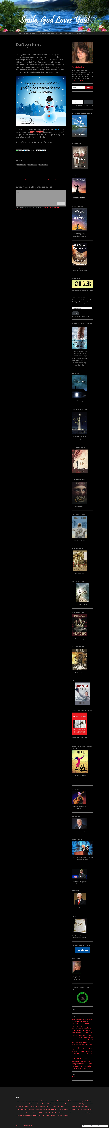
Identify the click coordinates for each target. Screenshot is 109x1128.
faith (74, 1024)
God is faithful (77, 1030)
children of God (88, 1019)
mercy (73, 1044)
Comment (61, 203)
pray (73, 1049)
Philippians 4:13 (79, 1047)
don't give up (21, 164)
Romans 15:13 (87, 1055)
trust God (86, 1066)
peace (86, 1045)
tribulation (77, 1066)
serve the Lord (87, 1061)
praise (84, 1047)
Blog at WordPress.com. (24, 1125)
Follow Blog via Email (78, 297)
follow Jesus (82, 1023)
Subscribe (88, 102)
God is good (86, 1030)
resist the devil (88, 1053)
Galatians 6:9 (32, 164)
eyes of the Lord (86, 1021)
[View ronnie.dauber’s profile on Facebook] (72, 1077)
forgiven (73, 1026)
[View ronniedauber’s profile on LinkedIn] (74, 1077)
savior (84, 1059)
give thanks (84, 1026)
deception (80, 1021)
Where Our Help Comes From (56, 180)
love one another (78, 1042)
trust (81, 1066)
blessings (77, 1019)
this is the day (28, 1115)
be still (73, 1019)
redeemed (77, 1051)
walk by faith (87, 1068)
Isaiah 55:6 (75, 1104)
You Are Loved (21, 180)
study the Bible (77, 1064)
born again (82, 1019)
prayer (76, 1049)
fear (77, 1023)
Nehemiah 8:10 (79, 1044)
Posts (20, 160)
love (86, 1040)
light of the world (81, 1040)
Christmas (74, 1021)
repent (76, 1054)
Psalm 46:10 (81, 1049)
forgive (87, 1023)
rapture (73, 1051)
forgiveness (78, 1026)
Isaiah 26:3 (86, 1032)
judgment (74, 1040)
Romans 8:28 (75, 1055)
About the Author (80, 33)
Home (19, 33)
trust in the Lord (52, 1115)
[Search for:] (82, 87)
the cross (85, 1064)
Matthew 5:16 (86, 1042)
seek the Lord (80, 1061)
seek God (74, 1061)
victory (82, 1068)
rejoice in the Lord (84, 1109)
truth (79, 1068)
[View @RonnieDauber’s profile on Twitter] (73, 1077)
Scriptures (89, 1059)
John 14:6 (74, 1037)
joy (82, 1037)
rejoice (83, 1051)
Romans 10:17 (81, 1055)
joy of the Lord (88, 1038)
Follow (76, 313)
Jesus (76, 1035)
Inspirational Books (30, 33)
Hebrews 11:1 (78, 1032)
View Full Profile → (77, 80)
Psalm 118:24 (88, 1049)
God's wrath (89, 1028)
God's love (77, 1028)
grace (73, 1032)
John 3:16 (88, 1035)
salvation (77, 1058)
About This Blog (65, 33)
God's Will (82, 1028)
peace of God (24, 1109)
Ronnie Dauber (33, 48)
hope (82, 1032)
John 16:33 (79, 1037)
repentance (81, 1053)
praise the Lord (89, 1047)
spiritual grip (43, 164)
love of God (60, 1106)
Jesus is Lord (82, 1035)
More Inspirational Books (48, 33)
